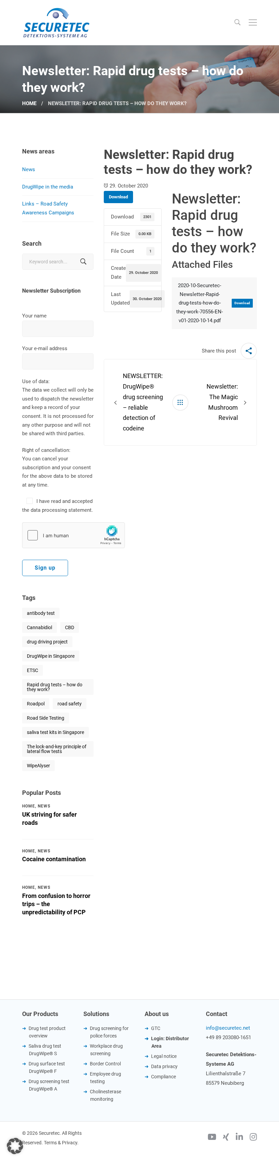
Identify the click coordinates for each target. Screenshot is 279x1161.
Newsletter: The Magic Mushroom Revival (222, 402)
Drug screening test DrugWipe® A (49, 1085)
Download (118, 196)
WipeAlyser (38, 765)
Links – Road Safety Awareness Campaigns (48, 208)
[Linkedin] (239, 1138)
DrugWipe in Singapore (51, 656)
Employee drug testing (105, 1077)
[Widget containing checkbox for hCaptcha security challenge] (73, 535)
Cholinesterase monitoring (105, 1095)
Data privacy (164, 1066)
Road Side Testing (45, 718)
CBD (69, 627)
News (28, 169)
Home (29, 103)
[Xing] (226, 1138)
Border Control (105, 1063)
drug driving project (47, 641)
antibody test (41, 613)
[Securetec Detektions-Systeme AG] (56, 22)
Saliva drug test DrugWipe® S (45, 1049)
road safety (70, 703)
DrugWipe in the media (47, 187)
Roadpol (36, 703)
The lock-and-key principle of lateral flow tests (56, 749)
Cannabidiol (39, 627)
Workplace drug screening (106, 1049)
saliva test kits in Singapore (55, 732)
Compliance (163, 1076)
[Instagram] (253, 1138)
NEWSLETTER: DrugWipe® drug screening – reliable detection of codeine (143, 402)
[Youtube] (212, 1138)
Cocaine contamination (54, 859)
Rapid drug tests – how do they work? (54, 687)
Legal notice (164, 1056)
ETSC (32, 670)
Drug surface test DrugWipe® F (47, 1067)
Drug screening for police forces (109, 1032)
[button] (15, 1146)
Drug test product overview (47, 1032)
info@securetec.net (228, 1028)
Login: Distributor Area (170, 1042)
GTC (155, 1028)
